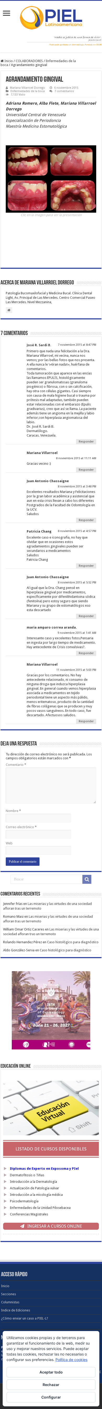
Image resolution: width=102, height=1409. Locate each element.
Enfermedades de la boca (27, 91)
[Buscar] (86, 879)
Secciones (8, 1294)
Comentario (16, 765)
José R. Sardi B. (39, 345)
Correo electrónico (21, 827)
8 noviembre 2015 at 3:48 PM (77, 486)
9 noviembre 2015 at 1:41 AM (77, 633)
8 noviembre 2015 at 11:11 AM (76, 458)
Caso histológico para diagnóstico (73, 942)
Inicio (8, 61)
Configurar (51, 1397)
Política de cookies (71, 1359)
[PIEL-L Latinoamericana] (51, 16)
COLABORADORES (29, 61)
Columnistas (10, 1302)
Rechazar (51, 1384)
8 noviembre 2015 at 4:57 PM (77, 531)
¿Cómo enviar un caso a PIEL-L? (24, 1318)
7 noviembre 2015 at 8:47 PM (77, 345)
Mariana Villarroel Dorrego (27, 87)
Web (9, 843)
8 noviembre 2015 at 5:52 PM (77, 582)
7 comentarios (64, 91)
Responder (86, 441)
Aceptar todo (51, 1372)
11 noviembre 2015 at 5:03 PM (76, 670)
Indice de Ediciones (15, 1310)
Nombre (13, 811)
